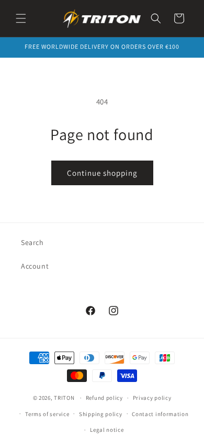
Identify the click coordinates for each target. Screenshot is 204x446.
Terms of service (47, 414)
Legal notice (106, 429)
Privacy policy (152, 397)
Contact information (160, 414)
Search (32, 242)
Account (35, 266)
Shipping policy (100, 414)
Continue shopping (102, 173)
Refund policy (104, 397)
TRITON (64, 397)
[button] (20, 18)
